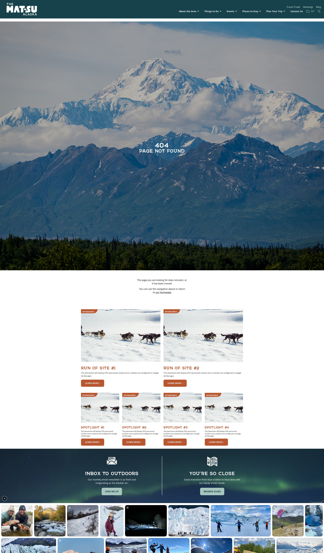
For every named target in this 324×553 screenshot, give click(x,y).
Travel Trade (293, 6)
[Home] (21, 9)
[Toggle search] (319, 11)
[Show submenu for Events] (236, 11)
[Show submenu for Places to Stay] (260, 11)
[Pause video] (4, 498)
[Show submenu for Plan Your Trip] (284, 11)
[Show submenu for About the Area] (198, 11)
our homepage (163, 292)
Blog (318, 6)
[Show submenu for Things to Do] (220, 11)
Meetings (308, 6)
